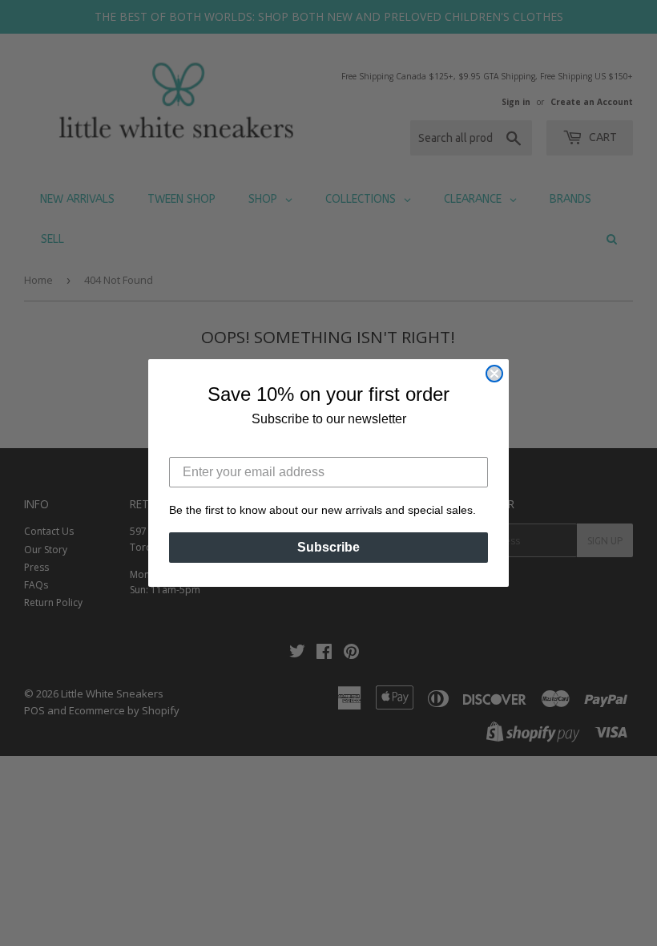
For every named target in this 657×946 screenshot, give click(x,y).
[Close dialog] (494, 374)
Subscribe (328, 547)
